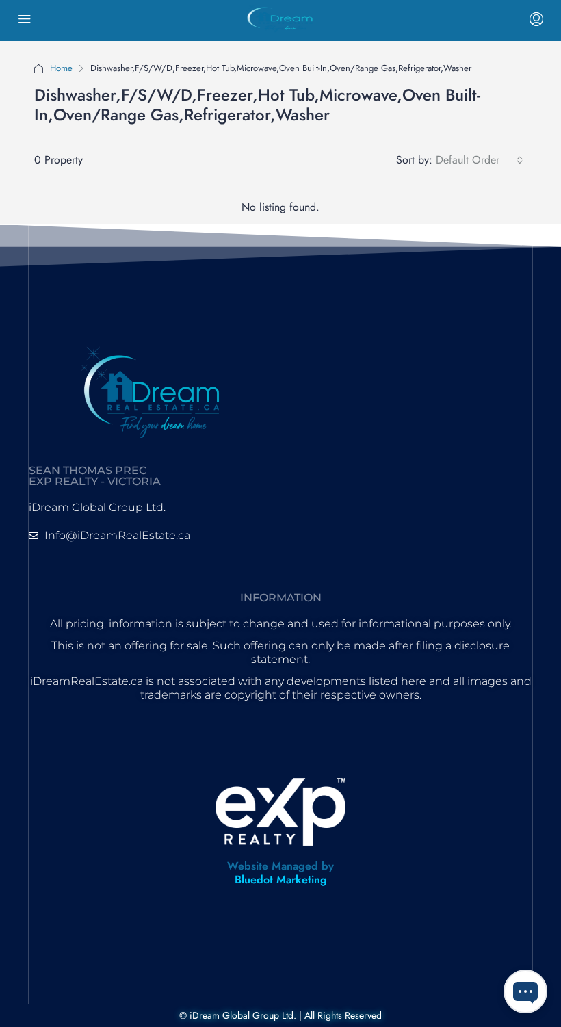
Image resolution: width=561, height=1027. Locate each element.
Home (61, 68)
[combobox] (479, 160)
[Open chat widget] (525, 991)
